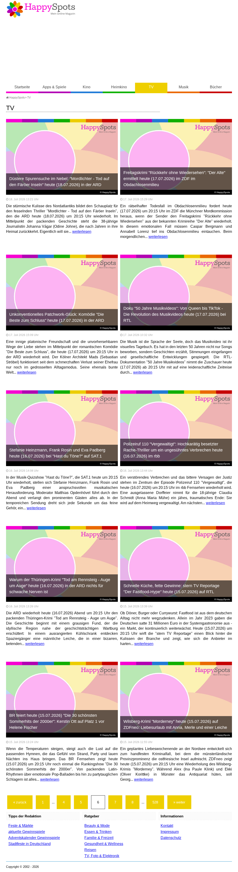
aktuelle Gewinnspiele (26, 832)
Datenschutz (171, 838)
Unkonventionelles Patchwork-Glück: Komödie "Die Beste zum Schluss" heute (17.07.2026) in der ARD (56, 317)
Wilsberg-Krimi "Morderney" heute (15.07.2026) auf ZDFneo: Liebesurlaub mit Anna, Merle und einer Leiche (175, 724)
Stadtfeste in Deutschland (29, 844)
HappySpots (17, 97)
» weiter (179, 802)
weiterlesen (81, 232)
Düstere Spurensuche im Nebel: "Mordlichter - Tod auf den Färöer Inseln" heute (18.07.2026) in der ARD (59, 181)
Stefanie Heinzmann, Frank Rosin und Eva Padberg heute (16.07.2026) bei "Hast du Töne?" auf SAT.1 (57, 453)
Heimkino (119, 87)
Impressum (170, 832)
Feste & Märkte (20, 826)
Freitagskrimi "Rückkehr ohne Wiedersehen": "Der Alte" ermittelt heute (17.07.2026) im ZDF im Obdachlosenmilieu (174, 178)
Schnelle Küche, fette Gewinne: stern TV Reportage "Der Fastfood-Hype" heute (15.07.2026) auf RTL (171, 588)
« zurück (19, 802)
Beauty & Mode (97, 826)
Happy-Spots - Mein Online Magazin (41, 9)
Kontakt (167, 826)
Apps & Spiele (54, 87)
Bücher (216, 87)
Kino (86, 87)
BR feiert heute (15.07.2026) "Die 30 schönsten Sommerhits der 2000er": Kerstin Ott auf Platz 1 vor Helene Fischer (56, 721)
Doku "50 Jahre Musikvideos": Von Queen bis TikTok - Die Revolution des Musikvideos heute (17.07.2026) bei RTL (174, 314)
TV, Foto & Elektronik (101, 856)
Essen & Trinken (98, 832)
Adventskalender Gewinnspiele (34, 838)
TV (151, 87)
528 (155, 802)
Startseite (22, 87)
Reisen (90, 850)
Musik (183, 87)
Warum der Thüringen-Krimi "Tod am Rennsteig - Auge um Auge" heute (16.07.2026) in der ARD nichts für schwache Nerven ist (59, 585)
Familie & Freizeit (98, 838)
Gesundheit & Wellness (103, 844)
